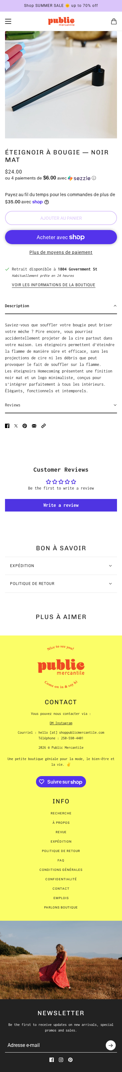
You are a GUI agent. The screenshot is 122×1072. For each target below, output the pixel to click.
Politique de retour (61, 851)
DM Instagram (61, 723)
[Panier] (114, 21)
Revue (61, 832)
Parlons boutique (61, 907)
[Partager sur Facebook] (7, 425)
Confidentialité (61, 879)
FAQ (61, 860)
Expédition (61, 841)
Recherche (61, 813)
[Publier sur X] (16, 426)
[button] (61, 178)
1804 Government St (77, 269)
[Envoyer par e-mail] (34, 425)
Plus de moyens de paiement (61, 252)
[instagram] (61, 1059)
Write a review (61, 505)
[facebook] (51, 1059)
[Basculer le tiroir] (8, 21)
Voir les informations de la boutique (53, 285)
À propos (61, 822)
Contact (61, 888)
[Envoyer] (111, 1045)
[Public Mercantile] (61, 21)
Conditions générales (61, 869)
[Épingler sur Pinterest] (24, 425)
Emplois (61, 898)
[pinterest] (70, 1059)
